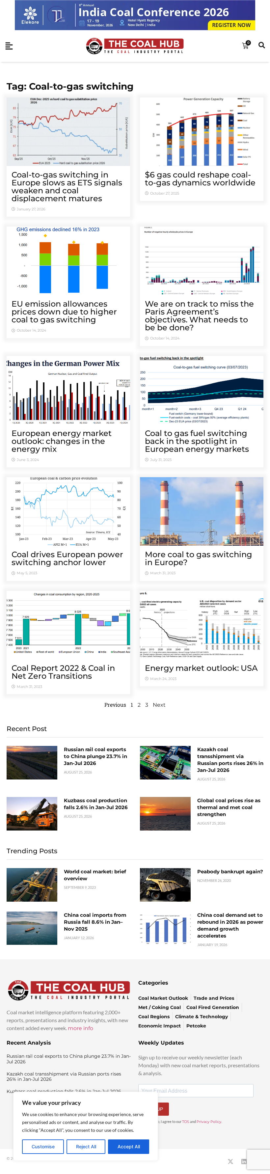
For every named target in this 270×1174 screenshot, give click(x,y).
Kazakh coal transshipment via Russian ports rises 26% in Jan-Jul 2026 (64, 1076)
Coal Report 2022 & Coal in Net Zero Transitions (63, 672)
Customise (43, 1146)
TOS (185, 1121)
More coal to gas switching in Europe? (198, 558)
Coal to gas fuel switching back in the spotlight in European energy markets (197, 441)
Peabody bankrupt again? (230, 871)
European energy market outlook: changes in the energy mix (62, 441)
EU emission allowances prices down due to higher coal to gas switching (64, 311)
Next (159, 705)
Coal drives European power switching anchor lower (67, 558)
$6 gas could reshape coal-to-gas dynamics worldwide (200, 178)
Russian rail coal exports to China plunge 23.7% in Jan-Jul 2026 (95, 756)
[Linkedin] (244, 1161)
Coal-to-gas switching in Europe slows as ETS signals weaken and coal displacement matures (67, 186)
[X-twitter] (230, 1161)
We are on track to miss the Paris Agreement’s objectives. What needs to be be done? (199, 315)
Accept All (129, 1146)
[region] (85, 1126)
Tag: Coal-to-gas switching (70, 86)
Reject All (86, 1146)
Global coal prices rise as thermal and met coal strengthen (228, 807)
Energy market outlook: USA (201, 668)
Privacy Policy (209, 1121)
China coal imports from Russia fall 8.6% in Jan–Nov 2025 (95, 922)
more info (80, 1028)
